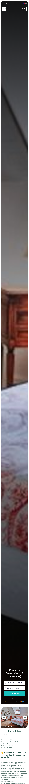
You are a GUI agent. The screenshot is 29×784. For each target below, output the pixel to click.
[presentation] (4, 717)
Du (7, 683)
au (15, 683)
